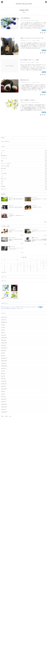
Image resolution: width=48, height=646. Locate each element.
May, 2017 (3, 391)
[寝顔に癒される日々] (9, 85)
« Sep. (2, 272)
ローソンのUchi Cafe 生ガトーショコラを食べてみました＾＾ (39, 199)
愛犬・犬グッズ (28, 82)
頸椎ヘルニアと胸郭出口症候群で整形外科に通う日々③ (16, 199)
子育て (23, 181)
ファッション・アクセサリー (23, 163)
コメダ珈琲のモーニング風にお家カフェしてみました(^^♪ (16, 216)
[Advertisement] (24, 126)
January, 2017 (3, 401)
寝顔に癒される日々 (25, 80)
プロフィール (3, 280)
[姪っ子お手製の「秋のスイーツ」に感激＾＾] (9, 65)
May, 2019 (3, 353)
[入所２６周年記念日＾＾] (9, 23)
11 (43, 264)
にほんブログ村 (3, 308)
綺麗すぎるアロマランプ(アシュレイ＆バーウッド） (39, 231)
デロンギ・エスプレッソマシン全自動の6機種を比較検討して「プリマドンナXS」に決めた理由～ (39, 240)
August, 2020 (3, 345)
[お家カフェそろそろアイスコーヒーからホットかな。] (9, 46)
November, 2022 (4, 317)
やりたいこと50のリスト (5, 141)
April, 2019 (3, 355)
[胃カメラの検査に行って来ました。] (9, 105)
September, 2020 (4, 342)
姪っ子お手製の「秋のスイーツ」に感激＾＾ (30, 59)
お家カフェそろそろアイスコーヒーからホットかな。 (32, 38)
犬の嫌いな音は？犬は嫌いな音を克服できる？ (16, 207)
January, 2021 (3, 335)
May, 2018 (3, 373)
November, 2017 (4, 383)
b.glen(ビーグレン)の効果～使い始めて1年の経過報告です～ (16, 240)
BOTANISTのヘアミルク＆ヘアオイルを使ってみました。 (16, 231)
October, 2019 (3, 350)
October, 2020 (3, 340)
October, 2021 (3, 319)
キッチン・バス (29, 40)
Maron (33, 20)
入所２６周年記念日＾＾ (26, 18)
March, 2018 (3, 378)
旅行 (23, 183)
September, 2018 (4, 365)
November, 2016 (4, 406)
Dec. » (5, 272)
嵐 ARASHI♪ (28, 20)
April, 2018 (3, 376)
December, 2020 (4, 337)
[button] (46, 2)
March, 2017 (3, 396)
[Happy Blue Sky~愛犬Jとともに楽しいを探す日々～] (24, 4)
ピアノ (23, 176)
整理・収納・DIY (23, 155)
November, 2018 (4, 360)
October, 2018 (3, 363)
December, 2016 (4, 404)
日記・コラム (28, 102)
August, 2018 (3, 368)
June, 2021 (3, 327)
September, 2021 (4, 322)
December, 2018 (4, 358)
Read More (44, 30)
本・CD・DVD (23, 173)
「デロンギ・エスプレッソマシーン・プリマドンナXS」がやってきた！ (16, 249)
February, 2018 (3, 381)
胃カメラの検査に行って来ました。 (28, 100)
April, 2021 (3, 332)
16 (30, 266)
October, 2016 (3, 409)
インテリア (23, 150)
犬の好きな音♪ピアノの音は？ (37, 207)
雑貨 (23, 160)
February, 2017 (3, 399)
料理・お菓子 (28, 62)
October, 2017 (3, 386)
